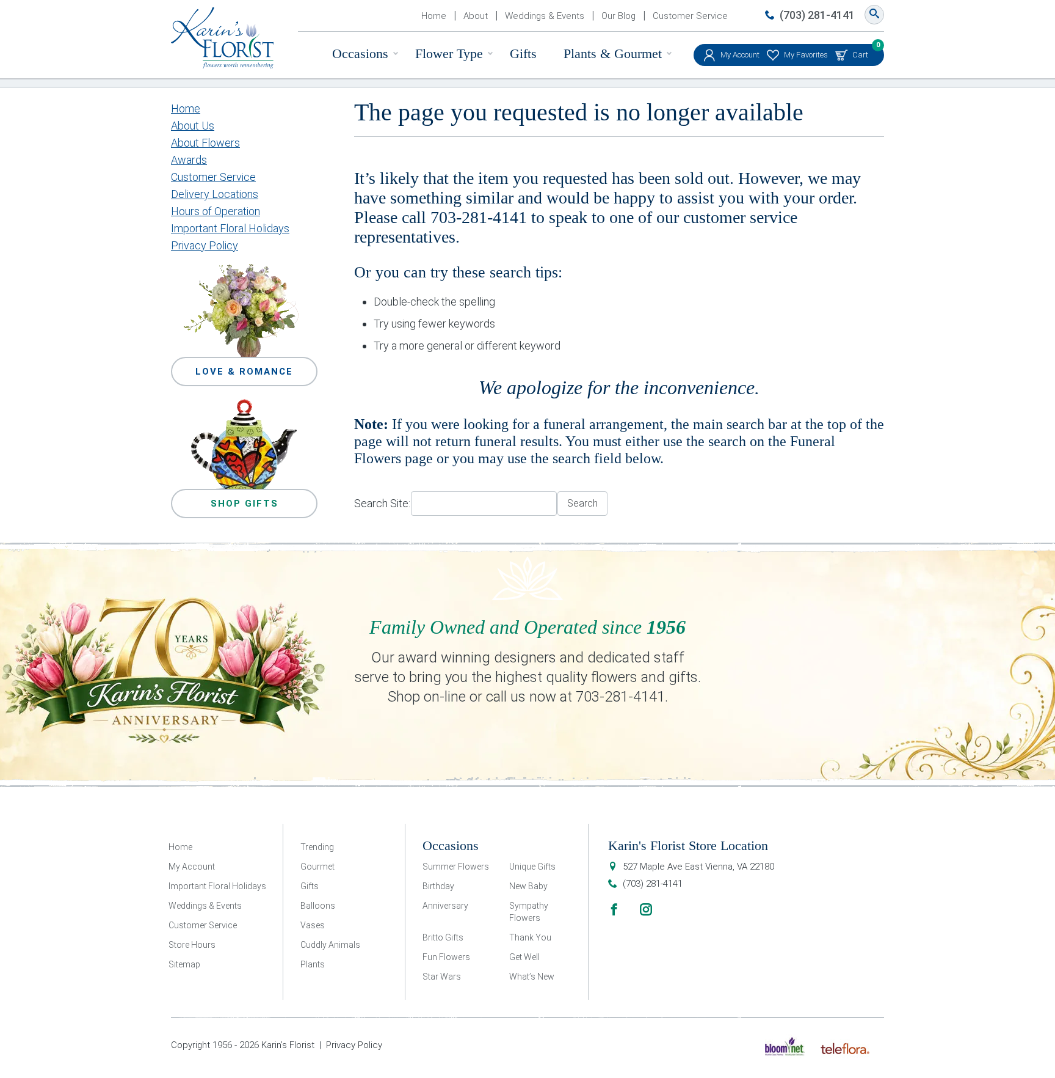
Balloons (317, 906)
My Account (740, 54)
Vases (312, 925)
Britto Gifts (442, 937)
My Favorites (806, 54)
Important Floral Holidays (230, 228)
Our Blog (618, 15)
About (475, 15)
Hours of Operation (215, 211)
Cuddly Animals (330, 945)
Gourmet (317, 866)
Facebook (614, 909)
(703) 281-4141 (817, 15)
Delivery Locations (214, 194)
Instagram (646, 909)
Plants (312, 964)
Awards (189, 159)
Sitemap (184, 964)
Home (433, 15)
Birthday (438, 886)
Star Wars (441, 976)
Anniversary (445, 906)
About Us (192, 125)
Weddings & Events (544, 15)
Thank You (530, 937)
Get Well (524, 957)
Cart (860, 51)
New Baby (528, 886)
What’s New (531, 976)
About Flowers (205, 142)
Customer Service (690, 15)
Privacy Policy (204, 245)
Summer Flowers (455, 866)
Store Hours (192, 945)
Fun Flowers (446, 957)
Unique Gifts (532, 866)
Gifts (523, 53)
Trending (317, 847)
